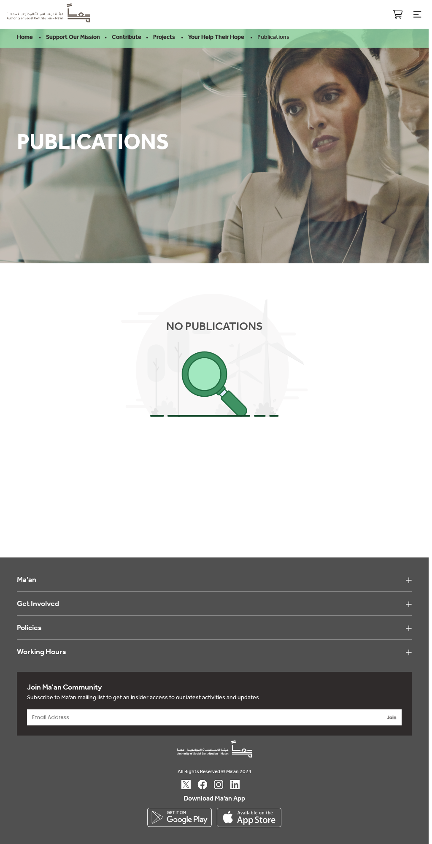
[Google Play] (179, 817)
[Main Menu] (417, 14)
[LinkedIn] (239, 784)
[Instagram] (223, 784)
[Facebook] (206, 784)
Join (392, 717)
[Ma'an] (48, 19)
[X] (190, 784)
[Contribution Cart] (397, 14)
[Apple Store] (249, 817)
